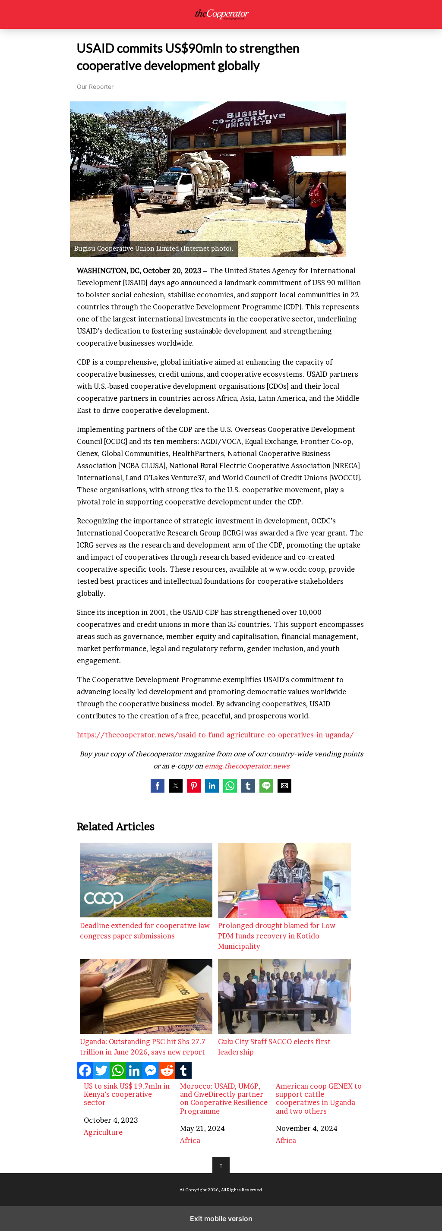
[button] (157, 786)
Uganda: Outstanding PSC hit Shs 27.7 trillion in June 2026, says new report (142, 1046)
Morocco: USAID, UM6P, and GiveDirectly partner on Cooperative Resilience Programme (224, 1098)
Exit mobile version (221, 1218)
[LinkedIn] (134, 1076)
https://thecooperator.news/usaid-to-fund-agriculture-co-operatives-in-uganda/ (215, 734)
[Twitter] (101, 1076)
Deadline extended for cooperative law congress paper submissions (145, 930)
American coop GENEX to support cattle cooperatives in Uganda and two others (319, 1098)
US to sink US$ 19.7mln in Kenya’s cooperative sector (127, 1094)
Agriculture (103, 1132)
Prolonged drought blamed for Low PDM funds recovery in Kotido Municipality (276, 936)
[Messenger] (150, 1076)
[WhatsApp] (118, 1076)
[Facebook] (85, 1076)
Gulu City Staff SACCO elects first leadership (274, 1046)
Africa (190, 1140)
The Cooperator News (221, 14)
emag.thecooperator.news (247, 766)
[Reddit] (167, 1076)
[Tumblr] (183, 1076)
